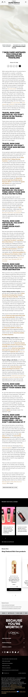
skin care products (15, 102)
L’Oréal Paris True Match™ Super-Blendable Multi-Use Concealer (13, 259)
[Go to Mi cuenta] (2, 2)
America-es (6, 673)
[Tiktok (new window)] (18, 652)
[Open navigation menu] (25, 2)
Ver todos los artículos (8, 541)
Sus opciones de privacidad (9, 691)
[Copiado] (14, 66)
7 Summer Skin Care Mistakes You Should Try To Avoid (11, 608)
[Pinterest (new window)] (12, 652)
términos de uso (5, 687)
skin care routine (12, 88)
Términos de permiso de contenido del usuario (10, 670)
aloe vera (22, 351)
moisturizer (11, 104)
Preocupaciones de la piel (10, 487)
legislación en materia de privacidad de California (13, 688)
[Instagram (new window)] (5, 652)
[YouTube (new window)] (7, 652)
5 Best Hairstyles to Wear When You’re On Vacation (13, 481)
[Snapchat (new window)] (15, 652)
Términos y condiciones (6, 667)
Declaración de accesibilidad (7, 663)
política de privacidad (16, 686)
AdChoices (14, 685)
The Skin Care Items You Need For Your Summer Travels (11, 606)
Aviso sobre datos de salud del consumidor (9, 658)
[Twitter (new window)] (10, 652)
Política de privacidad (6, 661)
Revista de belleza (6, 45)
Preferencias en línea (6, 665)
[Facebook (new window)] (2, 652)
